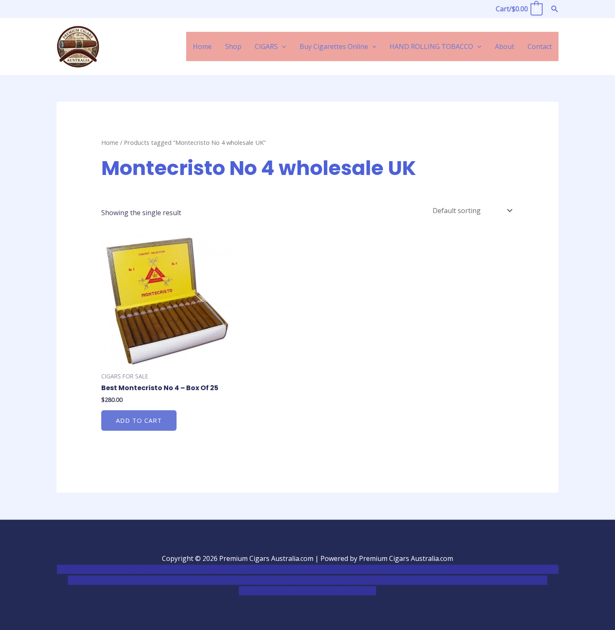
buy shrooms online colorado (128, 580)
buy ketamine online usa (284, 569)
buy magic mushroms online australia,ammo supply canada (417, 569)
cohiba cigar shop (355, 580)
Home (202, 46)
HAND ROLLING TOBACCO (431, 46)
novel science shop (86, 569)
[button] (555, 9)
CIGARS (266, 46)
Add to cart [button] (139, 420)
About (504, 46)
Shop (233, 46)
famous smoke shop (212, 569)
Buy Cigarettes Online (334, 46)
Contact (540, 46)
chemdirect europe (148, 569)
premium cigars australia (423, 580)
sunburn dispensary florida (218, 580)
